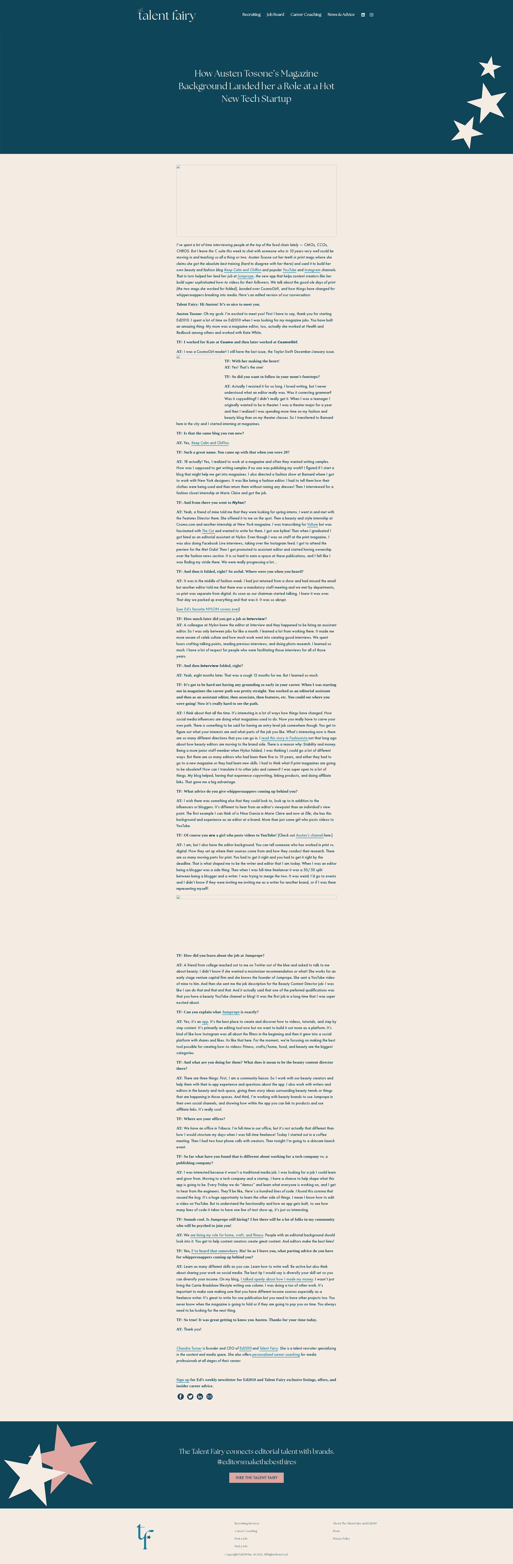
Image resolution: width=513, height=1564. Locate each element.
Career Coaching (246, 1531)
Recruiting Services (247, 1523)
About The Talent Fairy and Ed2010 (355, 1523)
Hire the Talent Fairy (256, 1477)
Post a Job (241, 1538)
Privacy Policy (341, 1538)
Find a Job (241, 1546)
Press (336, 1531)
